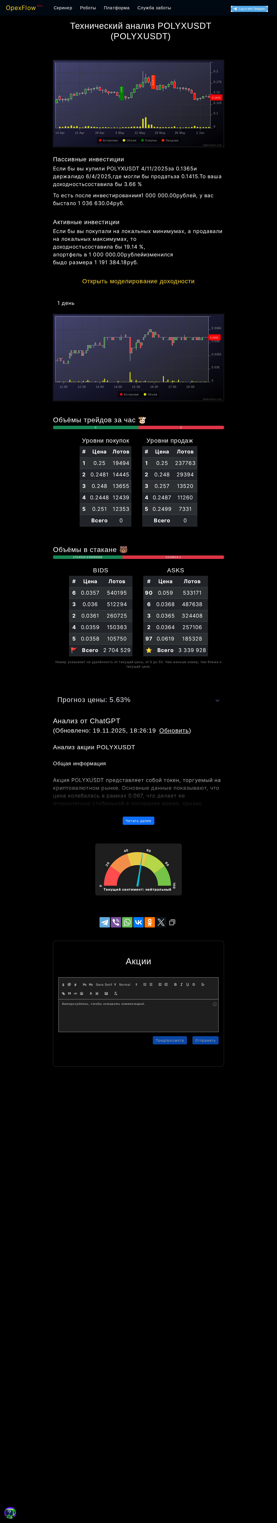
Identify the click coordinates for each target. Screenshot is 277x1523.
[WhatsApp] (127, 922)
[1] (85, 984)
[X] (161, 922)
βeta (40, 5)
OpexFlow (21, 7)
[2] (91, 984)
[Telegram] (105, 922)
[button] (105, 984)
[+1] (166, 984)
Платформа (117, 7)
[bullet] (151, 984)
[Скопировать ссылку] (172, 922)
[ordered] (145, 984)
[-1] (160, 984)
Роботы (88, 7)
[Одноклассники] (150, 922)
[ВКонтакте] (138, 922)
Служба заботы (154, 7)
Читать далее (138, 821)
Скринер (63, 7)
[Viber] (116, 922)
